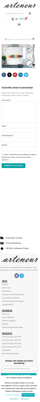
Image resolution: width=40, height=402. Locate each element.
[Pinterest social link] (15, 75)
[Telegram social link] (26, 75)
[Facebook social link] (4, 75)
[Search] (31, 13)
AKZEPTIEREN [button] (28, 395)
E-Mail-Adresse (8, 135)
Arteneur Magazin (9, 321)
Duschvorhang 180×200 (11, 340)
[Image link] (16, 276)
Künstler (5, 324)
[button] (19, 24)
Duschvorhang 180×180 (11, 343)
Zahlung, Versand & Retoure (13, 294)
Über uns (5, 314)
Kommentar (6, 100)
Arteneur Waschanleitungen (13, 301)
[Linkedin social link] (20, 75)
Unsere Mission (8, 317)
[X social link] (9, 75)
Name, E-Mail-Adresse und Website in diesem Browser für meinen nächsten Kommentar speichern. (19, 157)
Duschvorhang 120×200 (11, 337)
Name (4, 126)
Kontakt (5, 284)
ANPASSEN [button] (25, 399)
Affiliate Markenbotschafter (12, 327)
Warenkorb (6, 291)
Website (4, 145)
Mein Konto (6, 288)
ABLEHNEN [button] (14, 399)
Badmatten (6, 350)
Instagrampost (7, 305)
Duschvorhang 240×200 (11, 347)
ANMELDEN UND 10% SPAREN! (18, 375)
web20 (10, 39)
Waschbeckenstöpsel (10, 353)
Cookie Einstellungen (12, 395)
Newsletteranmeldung (10, 298)
